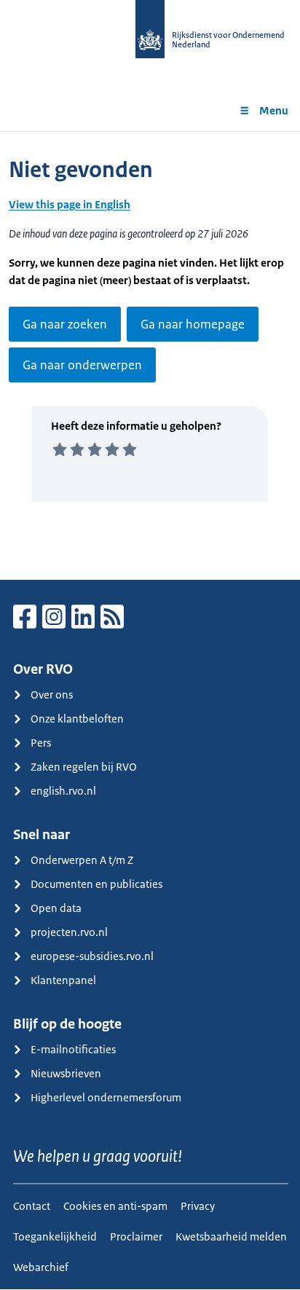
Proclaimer (136, 1236)
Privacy (198, 1206)
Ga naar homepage (193, 324)
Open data (56, 908)
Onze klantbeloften (77, 718)
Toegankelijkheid (55, 1236)
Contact (31, 1206)
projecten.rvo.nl (69, 932)
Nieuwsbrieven (66, 1073)
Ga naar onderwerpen (82, 365)
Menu (273, 110)
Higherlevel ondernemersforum (106, 1097)
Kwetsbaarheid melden (231, 1236)
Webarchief (40, 1267)
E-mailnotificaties (73, 1049)
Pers (41, 743)
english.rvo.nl (63, 791)
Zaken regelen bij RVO (84, 767)
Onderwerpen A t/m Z (82, 860)
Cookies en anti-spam (115, 1206)
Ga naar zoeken (65, 324)
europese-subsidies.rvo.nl (92, 956)
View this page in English (69, 204)
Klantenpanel (63, 980)
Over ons (52, 694)
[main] (150, 355)
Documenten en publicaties (96, 884)
